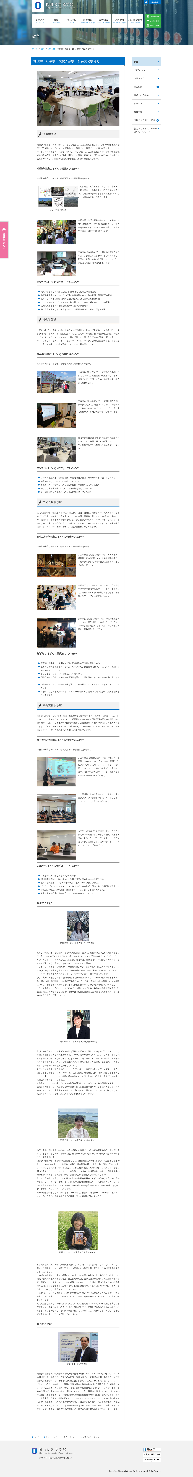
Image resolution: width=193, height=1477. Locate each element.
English (155, 2)
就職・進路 (103, 21)
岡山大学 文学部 (38, 6)
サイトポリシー (69, 1437)
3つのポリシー (141, 70)
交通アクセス (153, 25)
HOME (34, 49)
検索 (146, 2)
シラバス (138, 103)
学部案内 (40, 21)
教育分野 (51, 49)
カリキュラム (140, 78)
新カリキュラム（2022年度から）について (145, 130)
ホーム (36, 1437)
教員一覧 (72, 21)
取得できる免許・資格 (144, 120)
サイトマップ (51, 1437)
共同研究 (119, 21)
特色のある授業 (141, 95)
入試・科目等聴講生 (135, 21)
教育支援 (138, 112)
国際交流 (88, 21)
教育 (56, 21)
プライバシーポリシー (92, 1437)
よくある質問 (153, 21)
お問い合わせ (153, 16)
